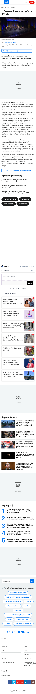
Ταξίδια (3, 654)
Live (31, 2)
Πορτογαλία (23, 203)
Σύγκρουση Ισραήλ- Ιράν (18, 592)
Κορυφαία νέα (9, 417)
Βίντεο (3, 658)
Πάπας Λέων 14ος (23, 619)
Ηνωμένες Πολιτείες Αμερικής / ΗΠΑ (18, 615)
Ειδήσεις (7, 7)
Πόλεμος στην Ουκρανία (13, 601)
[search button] (32, 581)
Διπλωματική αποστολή (23, 623)
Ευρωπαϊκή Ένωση (10, 199)
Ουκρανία (18, 610)
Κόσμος (13, 7)
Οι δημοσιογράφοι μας (8, 662)
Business (4, 646)
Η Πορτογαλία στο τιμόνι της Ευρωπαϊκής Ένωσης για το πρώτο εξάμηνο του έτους (14, 180)
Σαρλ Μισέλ (25, 199)
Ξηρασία (7, 623)
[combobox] (18, 581)
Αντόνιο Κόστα (8, 203)
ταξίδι (9, 619)
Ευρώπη (3, 643)
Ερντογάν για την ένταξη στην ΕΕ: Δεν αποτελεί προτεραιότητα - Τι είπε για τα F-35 (15, 192)
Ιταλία (27, 606)
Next (2, 650)
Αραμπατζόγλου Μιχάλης (10, 42)
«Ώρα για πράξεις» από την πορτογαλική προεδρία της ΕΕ (13, 186)
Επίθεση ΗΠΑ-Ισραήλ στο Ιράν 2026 (18, 597)
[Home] (2, 7)
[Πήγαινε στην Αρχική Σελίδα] (6, 2)
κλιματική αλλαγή (13, 606)
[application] (18, 27)
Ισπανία (28, 601)
